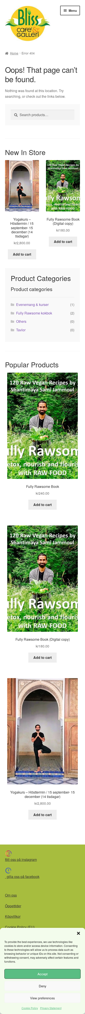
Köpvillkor (12, 916)
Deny (42, 986)
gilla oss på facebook (22, 876)
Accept (42, 974)
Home (14, 53)
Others (21, 321)
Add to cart (22, 254)
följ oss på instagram (21, 859)
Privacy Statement (50, 1008)
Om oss (11, 895)
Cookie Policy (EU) (20, 927)
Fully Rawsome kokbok (34, 313)
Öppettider (13, 905)
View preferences (42, 998)
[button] (78, 933)
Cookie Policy (30, 1008)
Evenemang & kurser (32, 304)
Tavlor (21, 329)
